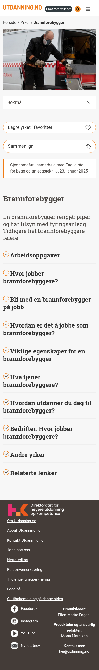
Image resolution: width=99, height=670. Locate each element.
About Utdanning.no (24, 530)
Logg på (14, 589)
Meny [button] (89, 9)
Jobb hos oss (18, 550)
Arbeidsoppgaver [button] (35, 255)
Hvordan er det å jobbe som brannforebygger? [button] (45, 329)
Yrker (25, 22)
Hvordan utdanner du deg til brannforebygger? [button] (47, 406)
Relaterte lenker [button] (33, 473)
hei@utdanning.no (74, 651)
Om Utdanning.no (21, 521)
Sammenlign (21, 146)
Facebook (29, 608)
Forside (9, 22)
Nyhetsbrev (30, 645)
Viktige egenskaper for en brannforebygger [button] (44, 355)
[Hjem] (22, 7)
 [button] (49, 499)
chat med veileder (58, 9)
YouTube (28, 633)
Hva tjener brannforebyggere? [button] (30, 380)
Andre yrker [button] (27, 454)
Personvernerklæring (24, 569)
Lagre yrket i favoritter (30, 127)
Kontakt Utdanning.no (25, 540)
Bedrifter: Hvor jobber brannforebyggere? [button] (38, 432)
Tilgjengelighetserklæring (28, 579)
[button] (49, 277)
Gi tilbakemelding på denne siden (35, 599)
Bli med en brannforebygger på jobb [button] (47, 303)
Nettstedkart (17, 560)
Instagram (29, 621)
